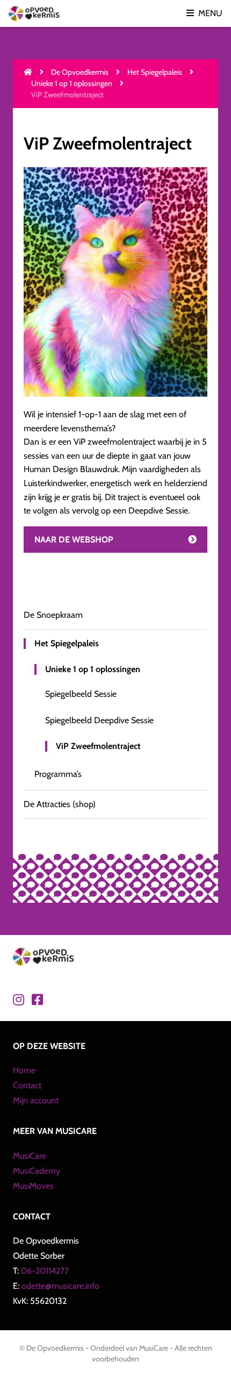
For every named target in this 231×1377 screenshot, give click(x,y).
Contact (27, 1085)
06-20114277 (45, 1271)
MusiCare (29, 1156)
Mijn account (36, 1100)
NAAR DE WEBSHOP (73, 539)
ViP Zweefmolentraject (98, 746)
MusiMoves (33, 1186)
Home (24, 1070)
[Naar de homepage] (28, 72)
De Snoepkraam (53, 615)
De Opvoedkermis (80, 72)
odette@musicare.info (60, 1286)
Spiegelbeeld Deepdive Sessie (99, 720)
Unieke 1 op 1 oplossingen (71, 83)
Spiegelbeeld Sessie (81, 694)
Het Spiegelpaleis (154, 72)
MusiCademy (36, 1171)
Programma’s (58, 774)
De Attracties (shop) (60, 804)
